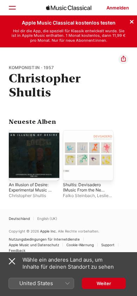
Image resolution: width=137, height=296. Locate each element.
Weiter (104, 283)
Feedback (17, 250)
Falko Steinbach (79, 195)
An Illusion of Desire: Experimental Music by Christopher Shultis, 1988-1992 (31, 192)
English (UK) (47, 218)
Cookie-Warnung (80, 245)
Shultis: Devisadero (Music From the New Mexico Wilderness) (84, 190)
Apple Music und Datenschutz (34, 245)
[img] (68, 7)
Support (108, 245)
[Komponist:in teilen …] (123, 59)
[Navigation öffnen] (12, 7)
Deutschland (19, 218)
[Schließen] (131, 20)
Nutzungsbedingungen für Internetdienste (44, 239)
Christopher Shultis (27, 195)
